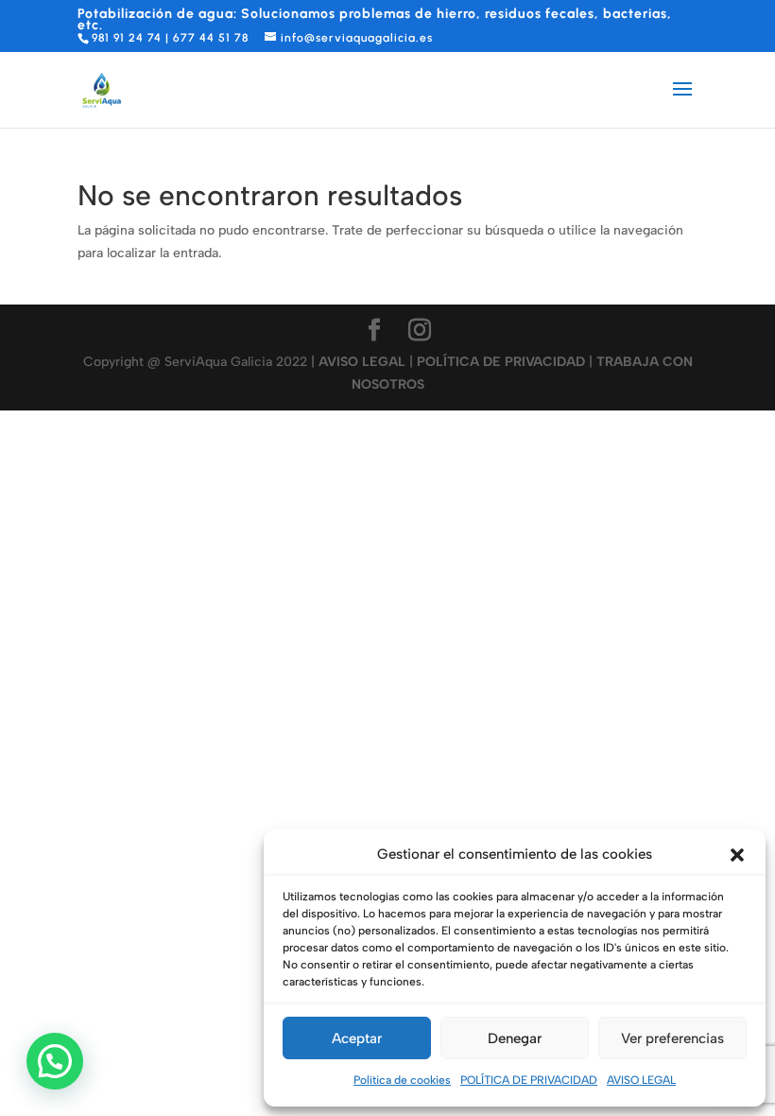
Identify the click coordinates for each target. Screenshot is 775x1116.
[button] (737, 855)
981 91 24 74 (127, 37)
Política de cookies (402, 1080)
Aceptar (357, 1038)
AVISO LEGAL (641, 1080)
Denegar (515, 1038)
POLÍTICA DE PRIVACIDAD (528, 1080)
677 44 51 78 (211, 37)
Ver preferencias (672, 1038)
